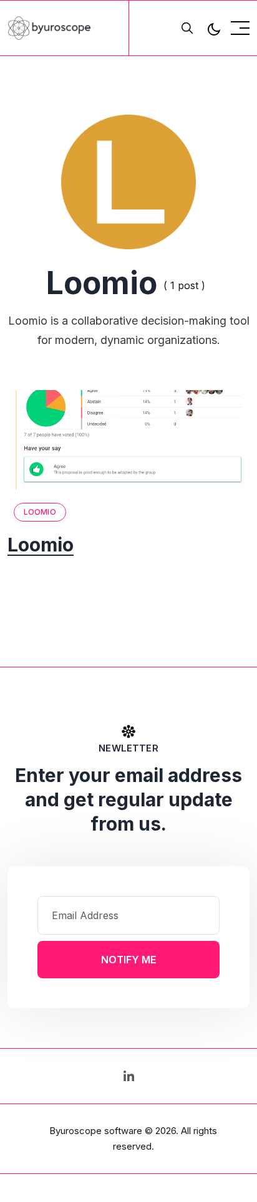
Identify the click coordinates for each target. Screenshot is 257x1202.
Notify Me (128, 959)
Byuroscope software (95, 1131)
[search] (187, 28)
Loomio (40, 512)
